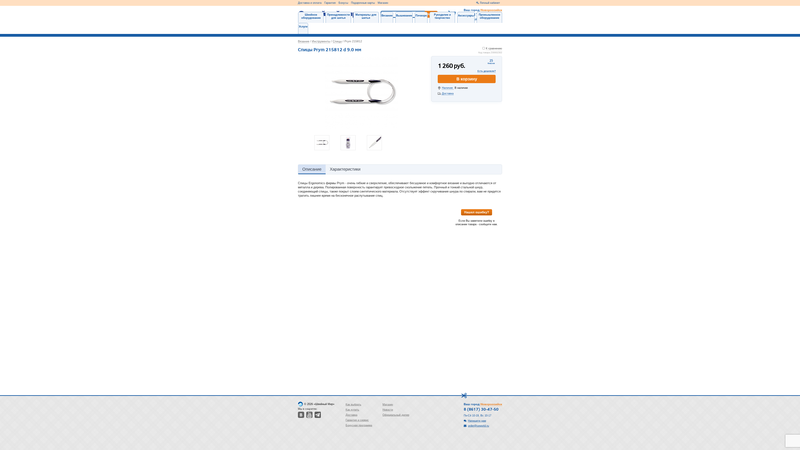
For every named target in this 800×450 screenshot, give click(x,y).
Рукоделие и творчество (442, 16)
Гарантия (330, 2)
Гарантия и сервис (357, 420)
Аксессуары (466, 15)
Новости (387, 409)
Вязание (386, 15)
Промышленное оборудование (489, 16)
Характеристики (345, 169)
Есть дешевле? (487, 70)
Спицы (337, 41)
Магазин (383, 2)
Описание (311, 169)
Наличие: (448, 87)
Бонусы (343, 2)
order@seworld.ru (478, 425)
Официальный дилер (395, 414)
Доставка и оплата (309, 2)
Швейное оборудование (311, 16)
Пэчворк (421, 15)
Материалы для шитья (365, 16)
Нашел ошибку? (476, 212)
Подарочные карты (363, 2)
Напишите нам (477, 420)
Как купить (352, 409)
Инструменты (321, 41)
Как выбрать (353, 404)
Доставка (448, 93)
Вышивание (404, 15)
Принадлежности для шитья (338, 16)
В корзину (466, 79)
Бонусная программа (359, 425)
